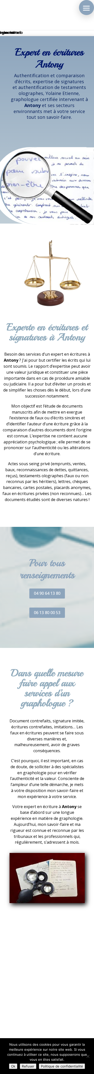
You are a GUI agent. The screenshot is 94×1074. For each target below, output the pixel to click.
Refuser (28, 1066)
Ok (13, 1066)
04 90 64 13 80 (47, 593)
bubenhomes (10, 32)
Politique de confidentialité (62, 1066)
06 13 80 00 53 (47, 612)
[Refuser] (87, 1056)
